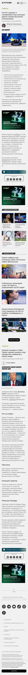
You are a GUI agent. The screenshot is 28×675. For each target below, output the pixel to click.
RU (21, 3)
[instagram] (4, 606)
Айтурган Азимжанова (14, 24)
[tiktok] (19, 606)
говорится (9, 96)
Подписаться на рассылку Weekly (13, 597)
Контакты (7, 634)
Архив (6, 626)
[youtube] (14, 606)
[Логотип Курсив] (7, 2)
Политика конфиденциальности (14, 623)
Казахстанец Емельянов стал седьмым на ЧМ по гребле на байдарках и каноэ (13, 312)
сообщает (12, 399)
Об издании (7, 619)
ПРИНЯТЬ (14, 671)
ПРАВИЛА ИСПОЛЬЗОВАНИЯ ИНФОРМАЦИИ (11, 638)
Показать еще (14, 340)
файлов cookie (14, 667)
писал (16, 532)
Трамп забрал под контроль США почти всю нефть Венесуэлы (13, 260)
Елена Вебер (10, 362)
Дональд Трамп (6, 367)
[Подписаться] (25, 599)
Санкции (7, 29)
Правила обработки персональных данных (14, 631)
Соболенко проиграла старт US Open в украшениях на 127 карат (13, 285)
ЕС (3, 29)
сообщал (17, 134)
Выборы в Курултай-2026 (11, 646)
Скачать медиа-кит (9, 642)
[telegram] (9, 606)
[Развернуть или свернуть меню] (25, 3)
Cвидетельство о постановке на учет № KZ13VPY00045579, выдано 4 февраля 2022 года (12, 659)
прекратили (6, 160)
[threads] (24, 606)
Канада (13, 367)
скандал (4, 368)
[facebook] (4, 613)
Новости (5, 8)
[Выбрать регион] (18, 3)
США (9, 368)
